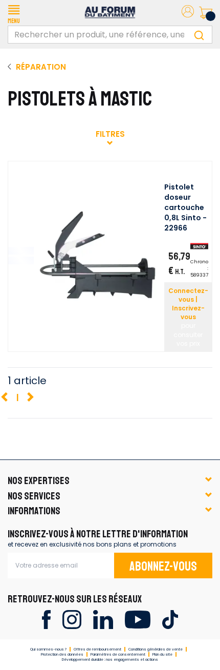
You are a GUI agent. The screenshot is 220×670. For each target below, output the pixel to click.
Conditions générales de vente (155, 649)
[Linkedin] (103, 619)
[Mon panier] (205, 13)
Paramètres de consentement (118, 654)
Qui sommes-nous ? (48, 649)
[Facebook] (46, 619)
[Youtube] (137, 619)
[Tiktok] (170, 619)
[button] (14, 13)
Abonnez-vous (163, 566)
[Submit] (199, 35)
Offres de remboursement (97, 649)
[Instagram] (71, 619)
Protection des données (62, 654)
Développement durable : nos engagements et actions (110, 659)
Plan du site (162, 654)
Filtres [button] (110, 134)
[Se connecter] (188, 13)
